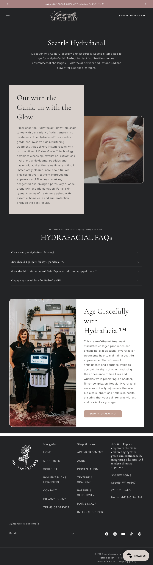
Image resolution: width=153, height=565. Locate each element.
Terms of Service (56, 507)
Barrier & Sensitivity (85, 493)
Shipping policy (127, 561)
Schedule (50, 469)
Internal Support (91, 512)
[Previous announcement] (7, 4)
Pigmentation (87, 469)
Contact (50, 490)
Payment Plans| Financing (55, 480)
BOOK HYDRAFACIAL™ (103, 413)
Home (47, 452)
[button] (8, 16)
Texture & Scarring (84, 480)
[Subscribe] (72, 533)
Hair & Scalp (86, 503)
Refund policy (107, 557)
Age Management (90, 452)
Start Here (51, 460)
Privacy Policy (54, 498)
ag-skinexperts (112, 554)
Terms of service (106, 561)
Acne (81, 460)
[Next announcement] (146, 4)
